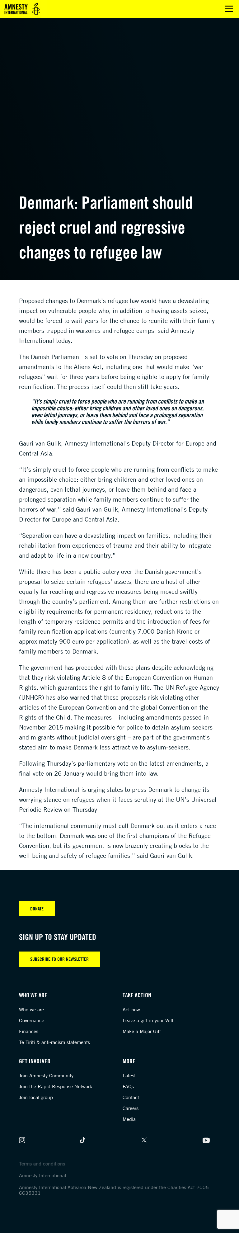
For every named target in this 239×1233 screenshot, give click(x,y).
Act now (131, 1009)
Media (129, 1119)
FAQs (128, 1086)
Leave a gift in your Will (148, 1020)
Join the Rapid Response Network (55, 1086)
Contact (131, 1097)
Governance (31, 1020)
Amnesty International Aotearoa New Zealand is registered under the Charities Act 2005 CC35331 (114, 1190)
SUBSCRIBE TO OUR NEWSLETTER (59, 959)
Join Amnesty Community (46, 1075)
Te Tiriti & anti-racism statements (54, 1042)
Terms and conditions (42, 1163)
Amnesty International (42, 1175)
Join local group (36, 1097)
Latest (129, 1075)
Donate (37, 908)
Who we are (31, 1009)
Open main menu (229, 9)
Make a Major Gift (142, 1031)
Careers (130, 1108)
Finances (28, 1031)
